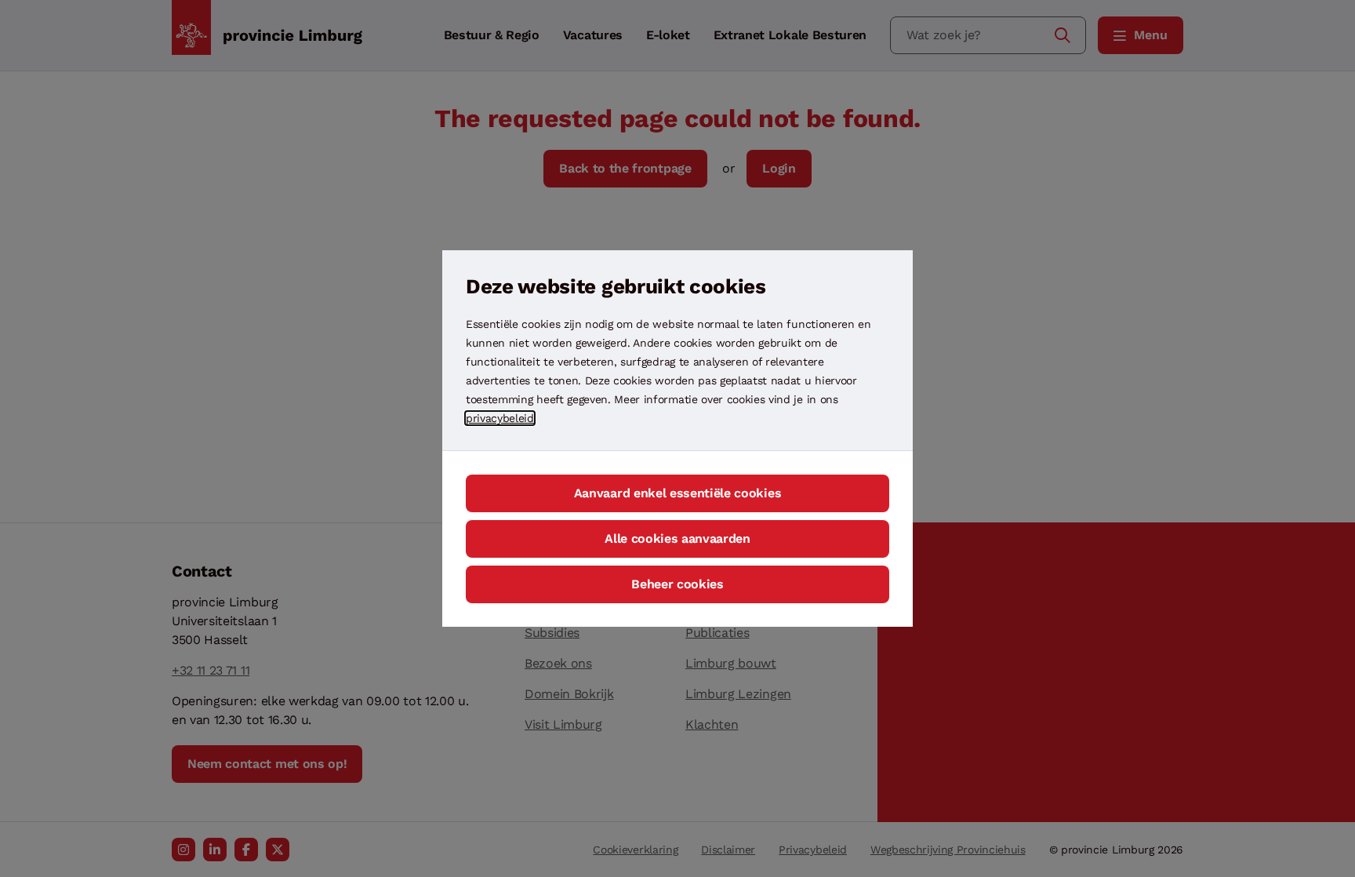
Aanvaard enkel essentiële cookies (677, 493)
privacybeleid (500, 418)
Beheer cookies (677, 584)
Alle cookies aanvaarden (677, 538)
